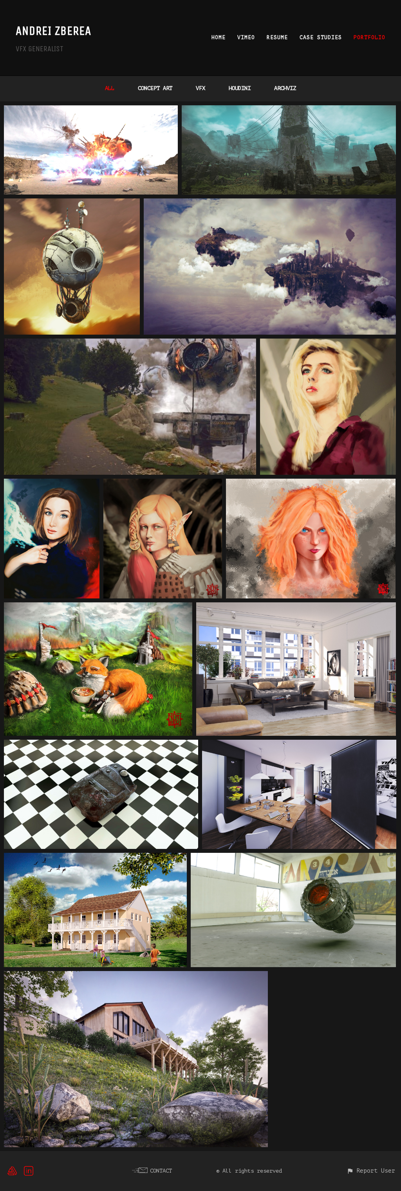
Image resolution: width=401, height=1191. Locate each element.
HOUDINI (240, 88)
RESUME (277, 37)
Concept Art (155, 88)
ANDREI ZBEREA (53, 30)
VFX (200, 88)
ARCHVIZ (285, 88)
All (109, 88)
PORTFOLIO (369, 37)
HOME (218, 37)
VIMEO (246, 37)
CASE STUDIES (321, 37)
